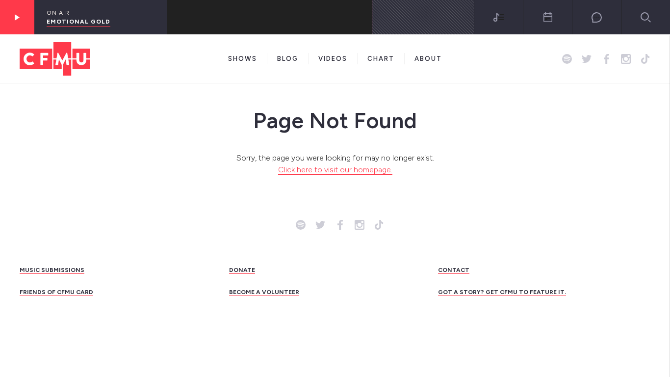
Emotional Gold (78, 21)
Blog (287, 58)
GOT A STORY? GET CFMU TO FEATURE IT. (502, 292)
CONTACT (453, 270)
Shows (242, 58)
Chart (380, 58)
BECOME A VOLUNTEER (264, 292)
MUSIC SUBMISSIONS (52, 270)
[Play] (17, 17)
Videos (332, 58)
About (428, 58)
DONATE (242, 270)
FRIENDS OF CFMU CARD (56, 292)
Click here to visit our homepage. (335, 169)
